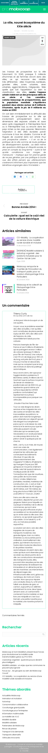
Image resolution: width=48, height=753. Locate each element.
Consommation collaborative (15, 704)
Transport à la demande (13, 731)
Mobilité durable (9, 37)
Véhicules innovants (11, 737)
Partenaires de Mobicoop (13, 725)
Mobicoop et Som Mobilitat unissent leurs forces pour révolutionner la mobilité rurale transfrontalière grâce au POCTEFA (23, 654)
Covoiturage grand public (13, 707)
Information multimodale (13, 713)
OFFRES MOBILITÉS (14, 3)
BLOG (43, 2)
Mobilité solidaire (9, 722)
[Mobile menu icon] (44, 9)
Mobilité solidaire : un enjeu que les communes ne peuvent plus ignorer (23, 666)
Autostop (6, 701)
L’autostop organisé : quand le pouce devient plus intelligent (22, 661)
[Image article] (8, 241)
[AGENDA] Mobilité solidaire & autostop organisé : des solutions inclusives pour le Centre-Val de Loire (30, 255)
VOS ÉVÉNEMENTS (24, 2)
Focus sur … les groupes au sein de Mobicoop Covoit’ (21, 672)
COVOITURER (5, 2)
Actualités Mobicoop (11, 695)
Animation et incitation (12, 698)
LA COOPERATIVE (33, 2)
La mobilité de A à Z (10, 716)
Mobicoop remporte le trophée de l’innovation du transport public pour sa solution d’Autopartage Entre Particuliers (30, 271)
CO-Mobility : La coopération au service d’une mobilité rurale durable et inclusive (30, 240)
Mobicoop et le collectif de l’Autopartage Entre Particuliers (29, 287)
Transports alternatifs (11, 734)
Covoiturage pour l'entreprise (15, 710)
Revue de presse (9, 728)
